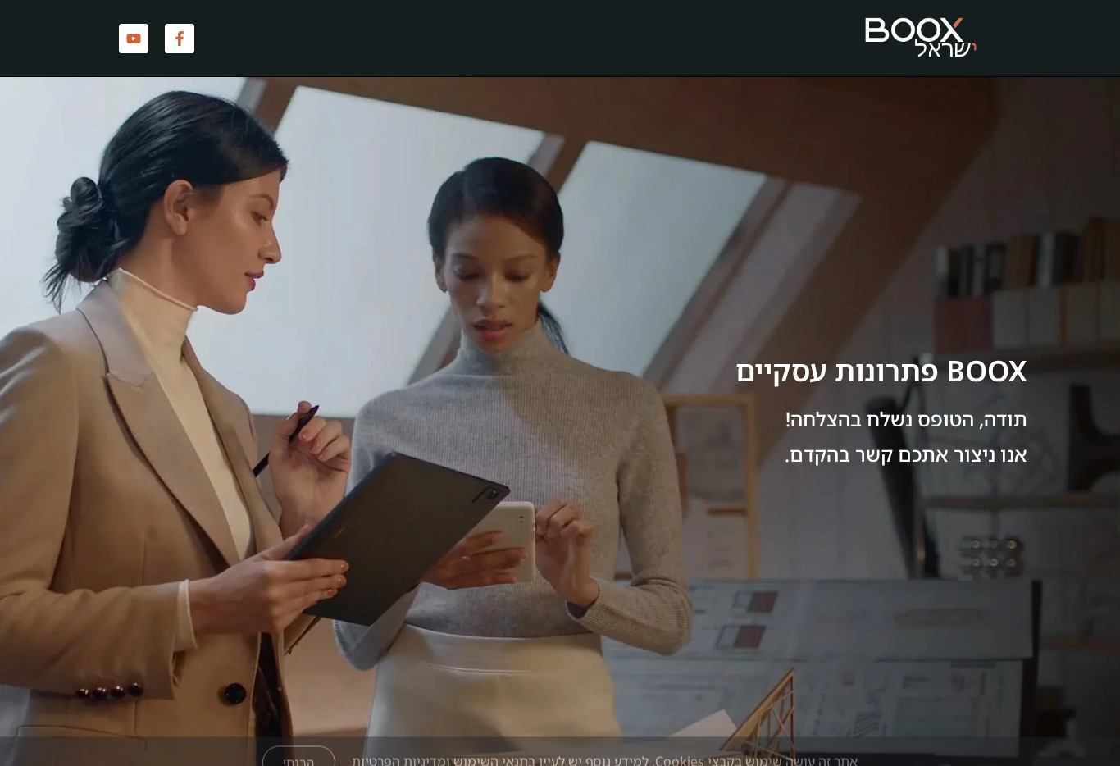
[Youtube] (133, 38)
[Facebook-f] (179, 38)
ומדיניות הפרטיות (401, 725)
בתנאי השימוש (494, 725)
